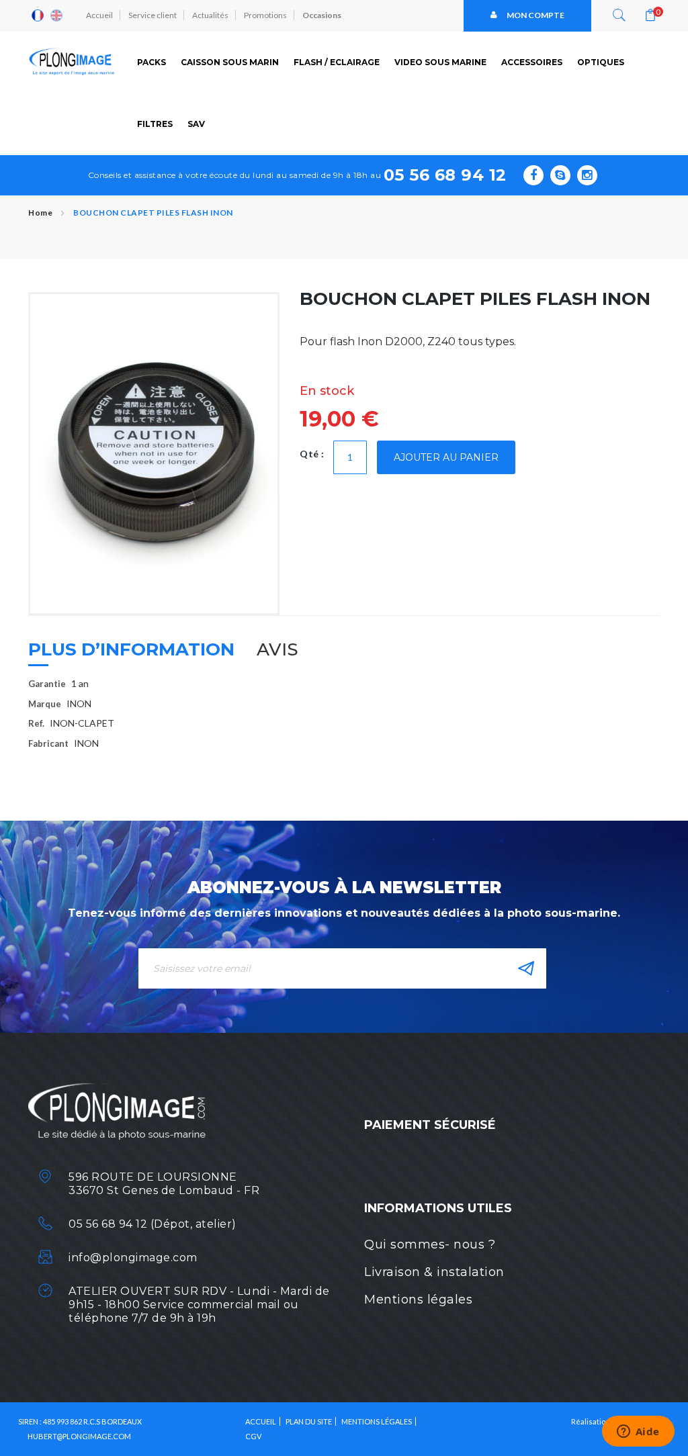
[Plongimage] (72, 61)
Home (40, 213)
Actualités (210, 15)
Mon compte (535, 15)
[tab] (131, 654)
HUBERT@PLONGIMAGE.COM (79, 1436)
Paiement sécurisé (430, 1125)
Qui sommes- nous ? (429, 1244)
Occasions (321, 15)
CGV (253, 1436)
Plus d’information (131, 649)
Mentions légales (418, 1299)
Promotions (265, 15)
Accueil (99, 15)
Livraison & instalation (434, 1272)
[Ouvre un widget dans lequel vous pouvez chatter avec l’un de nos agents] (638, 1432)
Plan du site (309, 1421)
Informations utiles (438, 1208)
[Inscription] (526, 968)
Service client (152, 15)
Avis (277, 649)
